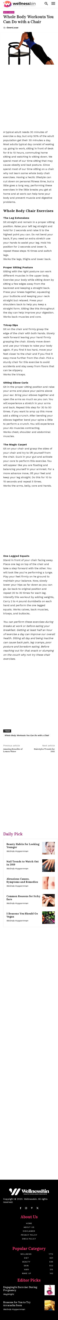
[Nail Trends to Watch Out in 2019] (48, 865)
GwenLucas (12, 27)
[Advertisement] (29, 98)
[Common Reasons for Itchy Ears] (48, 900)
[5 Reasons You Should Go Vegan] (48, 917)
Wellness (9, 12)
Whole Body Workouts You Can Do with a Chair (27, 735)
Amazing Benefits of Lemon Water (12, 750)
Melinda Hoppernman (17, 851)
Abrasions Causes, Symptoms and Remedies (22, 880)
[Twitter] (37, 1208)
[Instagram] (26, 1208)
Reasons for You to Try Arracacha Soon (16, 1304)
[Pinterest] (32, 1208)
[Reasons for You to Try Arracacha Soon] (49, 1305)
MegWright (8, 1294)
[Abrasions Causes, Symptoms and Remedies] (48, 883)
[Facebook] (21, 1208)
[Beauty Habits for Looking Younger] (48, 848)
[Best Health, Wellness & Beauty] (19, 4)
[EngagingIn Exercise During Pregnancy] (49, 1290)
